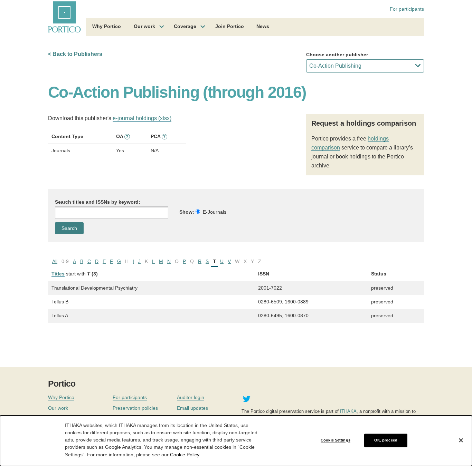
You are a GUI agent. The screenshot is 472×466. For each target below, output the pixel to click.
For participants (407, 9)
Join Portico (229, 26)
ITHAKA (348, 411)
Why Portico (106, 26)
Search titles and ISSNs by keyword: (97, 202)
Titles (58, 273)
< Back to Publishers (75, 54)
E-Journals (214, 212)
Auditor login (190, 397)
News (262, 26)
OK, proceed (385, 440)
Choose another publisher (337, 54)
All (54, 261)
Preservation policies (135, 408)
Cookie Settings (335, 440)
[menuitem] (106, 27)
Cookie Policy (184, 454)
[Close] (461, 440)
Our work (144, 26)
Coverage (185, 26)
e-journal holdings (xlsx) (142, 118)
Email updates (192, 408)
